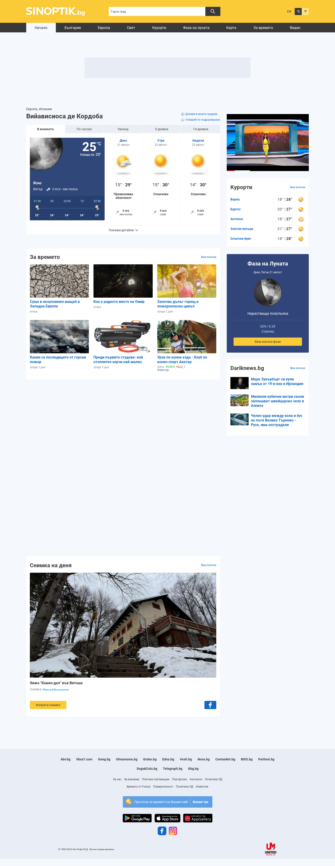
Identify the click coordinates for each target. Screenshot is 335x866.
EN (289, 11)
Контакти (196, 779)
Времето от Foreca (138, 786)
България (72, 28)
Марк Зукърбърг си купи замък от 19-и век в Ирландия (277, 381)
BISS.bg (247, 759)
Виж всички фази (268, 341)
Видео (295, 28)
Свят (131, 28)
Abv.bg (65, 759)
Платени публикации (155, 779)
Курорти (159, 28)
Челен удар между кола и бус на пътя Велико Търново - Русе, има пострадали (276, 420)
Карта (231, 28)
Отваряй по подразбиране (203, 119)
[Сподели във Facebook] (210, 705)
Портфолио (179, 779)
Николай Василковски (56, 689)
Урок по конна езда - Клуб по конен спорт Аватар (182, 359)
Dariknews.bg (247, 368)
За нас (117, 779)
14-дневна (200, 129)
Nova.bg (204, 759)
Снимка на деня (51, 565)
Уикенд (123, 129)
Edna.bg (168, 759)
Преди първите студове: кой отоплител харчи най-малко (118, 359)
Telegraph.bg (172, 768)
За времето (263, 28)
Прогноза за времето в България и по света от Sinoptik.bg (58, 11)
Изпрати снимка (48, 705)
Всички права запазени (102, 849)
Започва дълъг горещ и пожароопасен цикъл (177, 303)
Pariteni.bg (266, 759)
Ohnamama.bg (126, 759)
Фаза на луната (196, 28)
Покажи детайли (121, 230)
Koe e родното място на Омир (118, 301)
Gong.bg (104, 759)
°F (305, 11)
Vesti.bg (186, 759)
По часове (84, 129)
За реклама (131, 779)
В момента (45, 129)
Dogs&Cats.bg (147, 768)
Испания (45, 109)
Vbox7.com (84, 759)
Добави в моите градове (201, 114)
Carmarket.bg (225, 759)
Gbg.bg (193, 768)
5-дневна (161, 129)
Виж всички (208, 257)
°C (298, 11)
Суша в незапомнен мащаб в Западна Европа (55, 303)
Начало (41, 28)
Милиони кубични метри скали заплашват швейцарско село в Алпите (277, 401)
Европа (104, 28)
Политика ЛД (213, 779)
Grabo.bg (150, 759)
